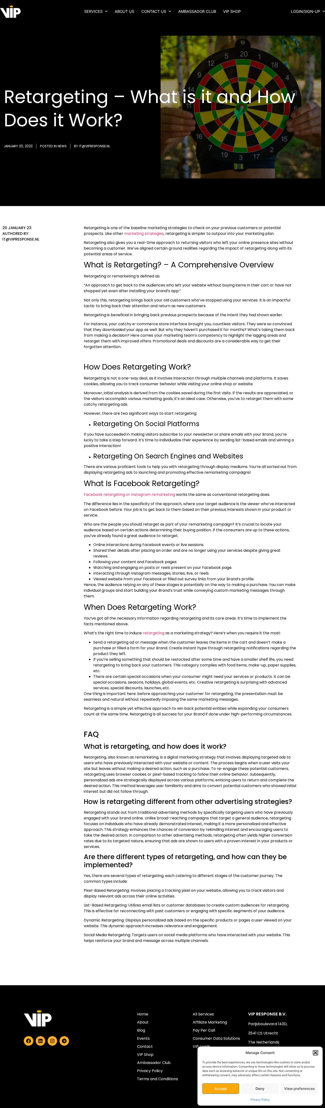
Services (93, 11)
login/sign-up (305, 11)
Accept (220, 1088)
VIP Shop (232, 11)
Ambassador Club (197, 11)
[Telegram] (64, 1041)
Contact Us (153, 11)
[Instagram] (52, 1041)
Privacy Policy (260, 1099)
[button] (315, 1052)
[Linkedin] (40, 1041)
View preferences (299, 1088)
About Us (124, 11)
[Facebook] (28, 1041)
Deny (260, 1088)
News (62, 146)
